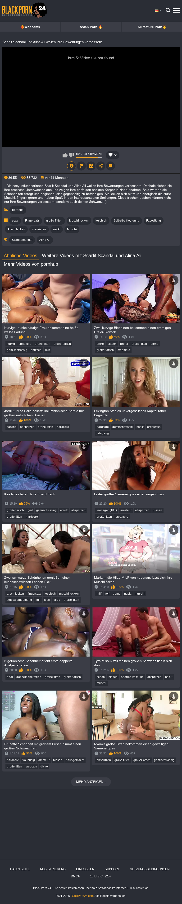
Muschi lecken (79, 220)
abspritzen (27, 427)
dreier (124, 344)
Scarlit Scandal (22, 239)
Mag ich (65, 155)
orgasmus (153, 427)
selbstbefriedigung (19, 599)
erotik (64, 510)
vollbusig (29, 760)
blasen (112, 344)
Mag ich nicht (71, 155)
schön (101, 677)
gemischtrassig (17, 350)
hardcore (63, 427)
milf (47, 350)
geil (30, 510)
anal (47, 599)
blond (155, 344)
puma (116, 593)
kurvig (11, 344)
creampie (25, 344)
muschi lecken (69, 593)
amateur (126, 510)
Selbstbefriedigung (126, 220)
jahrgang (103, 433)
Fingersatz (32, 220)
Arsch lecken (16, 229)
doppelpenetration (28, 677)
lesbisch (101, 220)
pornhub (17, 210)
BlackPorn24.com (82, 896)
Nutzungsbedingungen (149, 869)
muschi (140, 593)
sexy (15, 220)
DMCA (75, 876)
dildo (57, 599)
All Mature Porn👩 (151, 27)
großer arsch (62, 344)
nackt (56, 229)
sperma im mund (132, 677)
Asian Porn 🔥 (91, 27)
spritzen (36, 350)
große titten (42, 344)
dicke (100, 344)
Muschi (72, 229)
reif (107, 593)
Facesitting (153, 220)
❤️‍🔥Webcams (30, 27)
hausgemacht (75, 760)
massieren (39, 229)
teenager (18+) (107, 510)
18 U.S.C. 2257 (100, 876)
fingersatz (34, 593)
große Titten (54, 220)
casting (12, 427)
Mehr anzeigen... (91, 782)
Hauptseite (20, 869)
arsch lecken (15, 593)
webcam (31, 766)
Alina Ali (44, 239)
